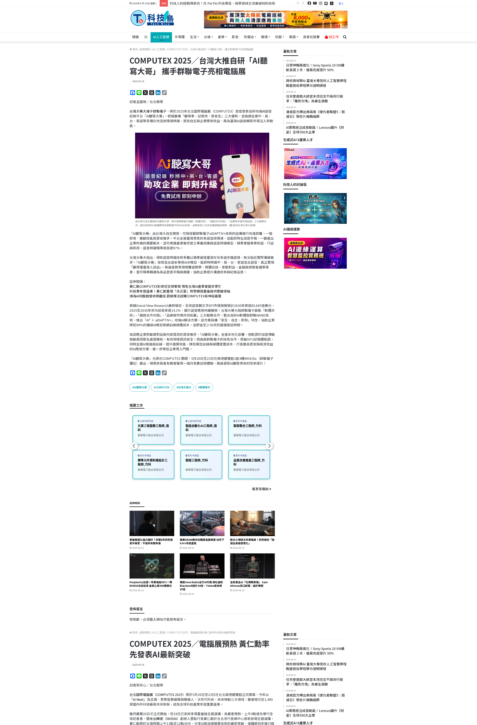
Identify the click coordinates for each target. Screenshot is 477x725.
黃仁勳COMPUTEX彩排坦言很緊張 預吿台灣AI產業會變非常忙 (175, 286)
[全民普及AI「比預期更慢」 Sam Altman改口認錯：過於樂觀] (252, 566)
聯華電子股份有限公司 (151, 435)
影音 (235, 36)
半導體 (180, 36)
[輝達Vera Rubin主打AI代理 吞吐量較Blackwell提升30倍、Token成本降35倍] (202, 566)
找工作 (333, 36)
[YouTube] (315, 3)
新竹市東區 (145, 455)
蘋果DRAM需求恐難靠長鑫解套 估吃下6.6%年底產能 (202, 541)
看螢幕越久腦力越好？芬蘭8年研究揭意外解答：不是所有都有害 (151, 541)
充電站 (249, 36)
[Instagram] (320, 3)
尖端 (207, 36)
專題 (292, 36)
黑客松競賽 (311, 36)
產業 (221, 36)
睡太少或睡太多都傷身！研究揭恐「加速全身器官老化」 (252, 541)
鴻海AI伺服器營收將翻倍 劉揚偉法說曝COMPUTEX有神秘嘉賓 (175, 295)
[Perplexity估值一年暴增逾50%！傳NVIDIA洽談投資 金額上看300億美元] (151, 566)
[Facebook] (309, 3)
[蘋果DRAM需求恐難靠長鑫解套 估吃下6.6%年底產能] (202, 523)
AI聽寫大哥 (140, 387)
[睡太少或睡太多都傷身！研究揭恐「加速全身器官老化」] (252, 523)
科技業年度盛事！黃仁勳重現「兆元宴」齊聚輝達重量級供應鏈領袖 (179, 291)
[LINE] (326, 3)
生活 (193, 36)
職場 (264, 36)
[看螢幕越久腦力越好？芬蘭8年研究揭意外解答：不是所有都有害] (151, 523)
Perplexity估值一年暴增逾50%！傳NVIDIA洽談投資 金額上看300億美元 (150, 583)
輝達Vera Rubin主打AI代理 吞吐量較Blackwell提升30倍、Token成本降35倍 (201, 585)
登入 (341, 3)
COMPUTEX (162, 387)
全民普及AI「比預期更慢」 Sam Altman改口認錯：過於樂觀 (249, 583)
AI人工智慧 (161, 36)
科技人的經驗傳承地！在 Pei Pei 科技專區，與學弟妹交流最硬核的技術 (222, 3)
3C (146, 36)
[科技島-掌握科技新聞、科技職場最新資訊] (152, 18)
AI (263, 111)
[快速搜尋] (345, 37)
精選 (135, 36)
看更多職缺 (260, 488)
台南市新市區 (146, 421)
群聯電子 (159, 111)
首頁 (135, 49)
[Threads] (331, 3)
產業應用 (145, 49)
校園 (278, 36)
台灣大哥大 (137, 111)
